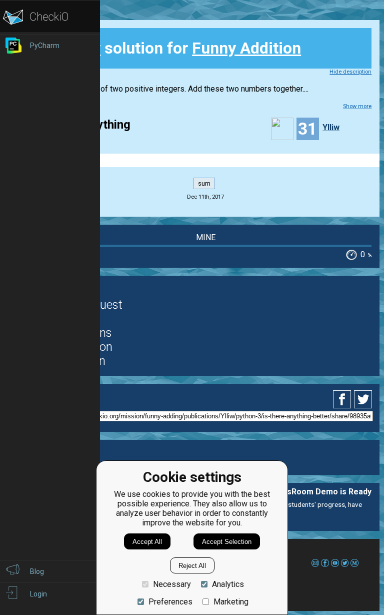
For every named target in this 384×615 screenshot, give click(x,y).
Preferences (170, 601)
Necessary (172, 584)
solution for (174, 48)
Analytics (228, 584)
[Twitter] (363, 399)
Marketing (231, 601)
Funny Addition (246, 48)
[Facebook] (343, 399)
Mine (206, 237)
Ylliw (331, 127)
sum (204, 183)
